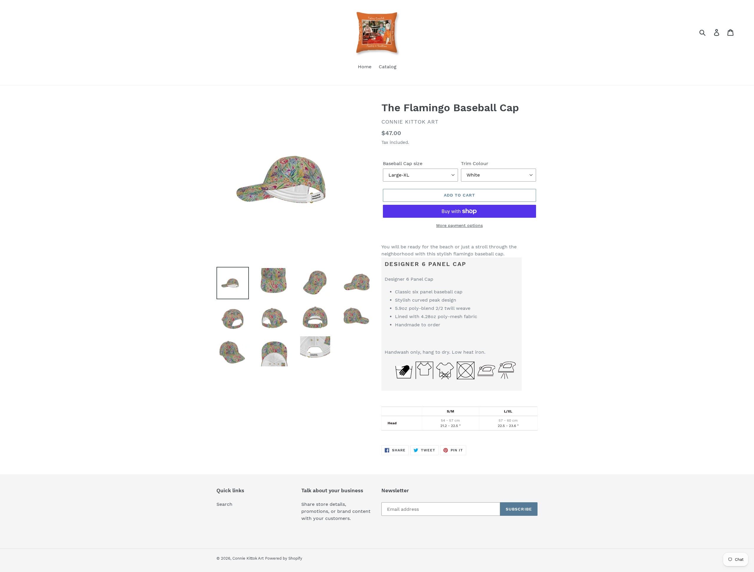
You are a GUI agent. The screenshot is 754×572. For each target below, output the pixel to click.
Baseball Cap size (402, 163)
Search (224, 504)
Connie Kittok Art (248, 558)
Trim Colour (474, 163)
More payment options (459, 225)
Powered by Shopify (283, 558)
